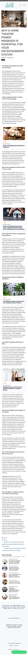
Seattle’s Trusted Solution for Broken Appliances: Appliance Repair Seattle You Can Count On (13, 544)
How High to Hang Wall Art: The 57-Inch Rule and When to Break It (14, 562)
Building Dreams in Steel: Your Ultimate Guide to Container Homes (12, 388)
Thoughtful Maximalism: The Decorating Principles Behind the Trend (14, 589)
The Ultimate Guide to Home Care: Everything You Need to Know (13, 302)
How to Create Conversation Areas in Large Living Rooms (14, 597)
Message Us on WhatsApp (20, 652)
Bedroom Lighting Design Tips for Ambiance (14, 146)
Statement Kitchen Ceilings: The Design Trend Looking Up (14, 569)
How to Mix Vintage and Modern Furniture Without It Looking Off (15, 575)
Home (3, 59)
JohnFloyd (3, 57)
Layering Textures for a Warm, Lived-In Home (14, 582)
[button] (20, 5)
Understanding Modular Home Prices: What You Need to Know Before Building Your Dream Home (13, 227)
